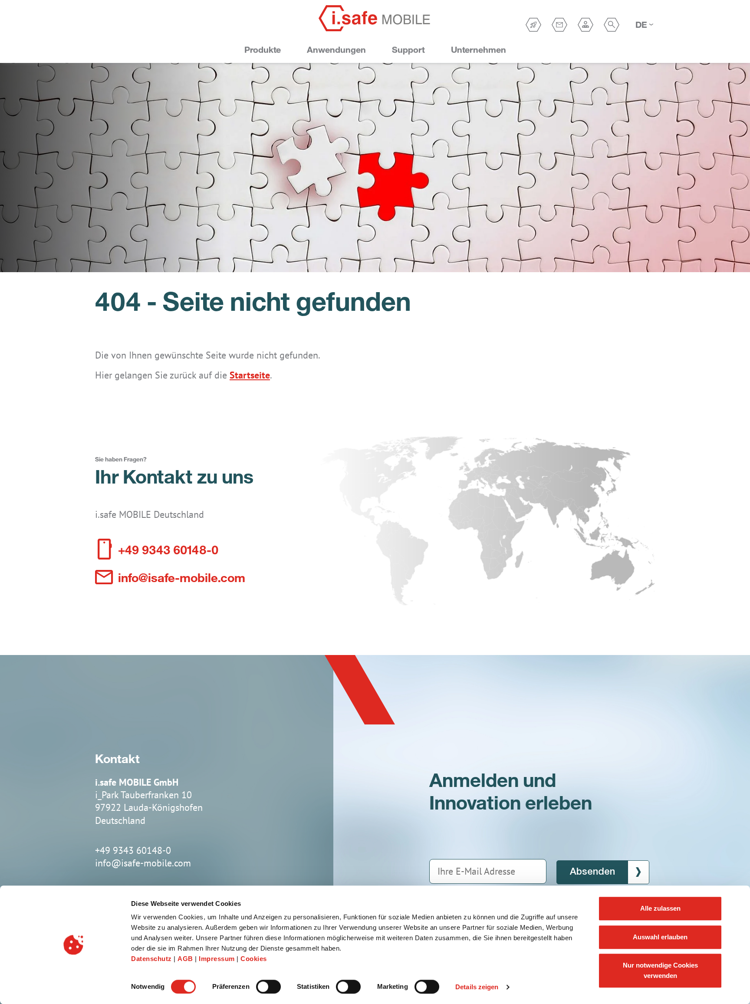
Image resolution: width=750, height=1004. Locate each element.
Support (408, 49)
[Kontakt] (559, 25)
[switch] (268, 987)
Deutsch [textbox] (641, 24)
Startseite (250, 375)
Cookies (253, 958)
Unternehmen (478, 49)
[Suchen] (611, 25)
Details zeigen (476, 987)
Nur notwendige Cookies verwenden (660, 970)
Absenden (592, 872)
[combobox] (644, 24)
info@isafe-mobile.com (181, 577)
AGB (186, 958)
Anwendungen (336, 49)
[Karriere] (533, 25)
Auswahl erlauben (660, 937)
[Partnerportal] (585, 25)
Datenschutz (152, 958)
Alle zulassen (660, 908)
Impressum (218, 958)
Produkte (262, 49)
